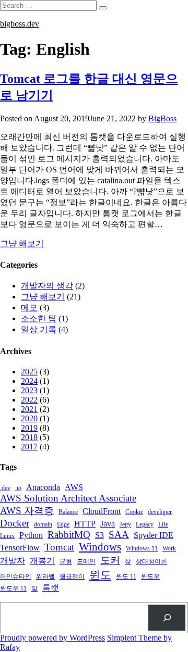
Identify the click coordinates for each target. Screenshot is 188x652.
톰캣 (50, 588)
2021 (29, 409)
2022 (29, 399)
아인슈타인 (15, 576)
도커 (110, 560)
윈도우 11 (13, 588)
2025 (29, 371)
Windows (100, 547)
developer (160, 512)
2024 (29, 381)
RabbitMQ (69, 534)
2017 (29, 446)
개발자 (12, 561)
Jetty (125, 524)
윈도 (100, 575)
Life (163, 524)
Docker (14, 523)
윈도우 (150, 576)
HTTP (85, 524)
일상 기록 (38, 329)
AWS (74, 487)
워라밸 (45, 576)
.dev (5, 488)
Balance (68, 512)
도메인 (86, 561)
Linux (7, 536)
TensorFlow (20, 548)
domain (43, 524)
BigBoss (162, 118)
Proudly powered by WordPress (52, 637)
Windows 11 (142, 548)
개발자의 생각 (47, 285)
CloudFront (102, 511)
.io (18, 488)
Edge (63, 524)
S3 (99, 535)
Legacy (145, 524)
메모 (29, 307)
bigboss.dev (19, 23)
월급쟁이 (72, 576)
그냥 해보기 (22, 243)
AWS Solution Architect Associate (68, 498)
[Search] (166, 617)
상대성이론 (151, 561)
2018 (29, 437)
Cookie (134, 512)
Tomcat (59, 547)
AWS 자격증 (27, 510)
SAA (119, 534)
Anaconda (43, 487)
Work (169, 548)
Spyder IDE (153, 535)
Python (31, 535)
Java (107, 524)
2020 (29, 418)
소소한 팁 (38, 318)
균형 (66, 561)
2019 (29, 427)
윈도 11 (126, 576)
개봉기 (42, 561)
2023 (29, 390)
